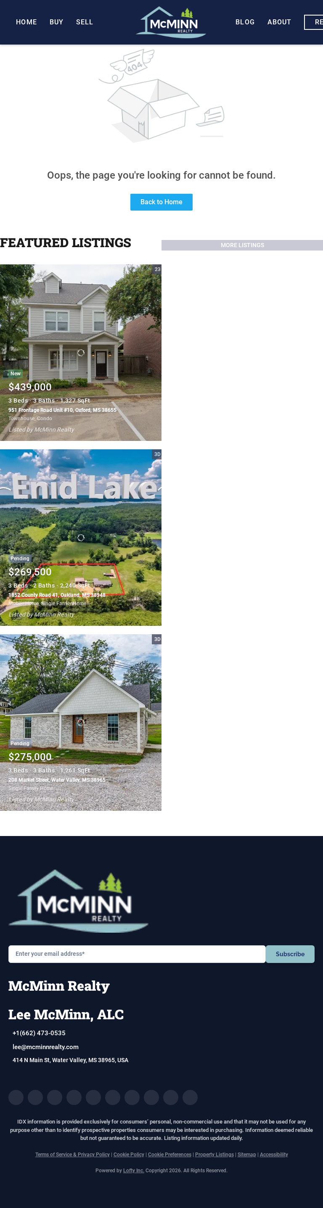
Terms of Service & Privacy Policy (72, 1155)
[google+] (190, 1097)
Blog (245, 22)
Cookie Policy (129, 1155)
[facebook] (16, 1097)
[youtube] (132, 1097)
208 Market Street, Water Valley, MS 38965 (57, 780)
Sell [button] (84, 22)
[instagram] (112, 1097)
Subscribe (290, 954)
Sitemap (247, 1155)
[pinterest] (170, 1097)
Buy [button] (57, 22)
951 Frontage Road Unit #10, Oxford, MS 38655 (62, 410)
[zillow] (74, 1097)
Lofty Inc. (133, 1171)
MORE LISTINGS (242, 245)
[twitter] (54, 1097)
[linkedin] (35, 1097)
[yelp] (93, 1097)
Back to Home (161, 202)
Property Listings (214, 1155)
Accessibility (274, 1155)
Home (26, 22)
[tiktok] (151, 1097)
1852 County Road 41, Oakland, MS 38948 (57, 595)
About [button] (279, 22)
